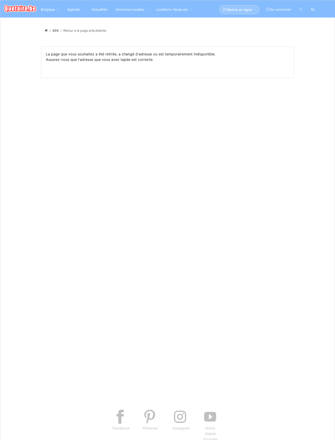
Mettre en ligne (239, 10)
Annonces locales (130, 9)
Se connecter (280, 9)
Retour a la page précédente (84, 30)
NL (313, 9)
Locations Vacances (172, 9)
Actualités (100, 9)
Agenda (73, 9)
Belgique (48, 9)
